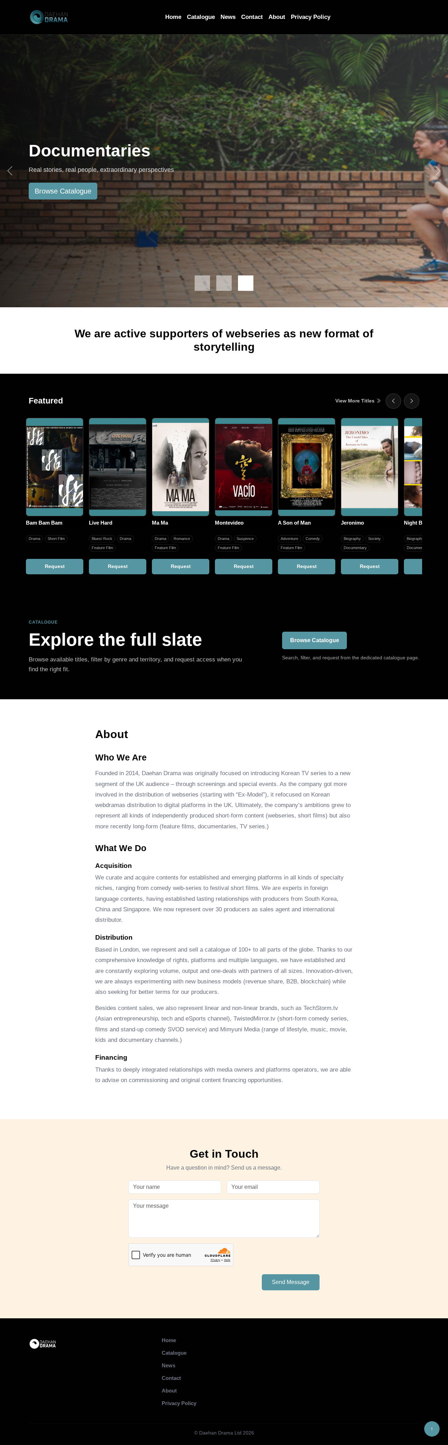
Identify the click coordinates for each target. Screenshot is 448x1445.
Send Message (290, 1282)
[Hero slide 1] (202, 283)
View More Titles (355, 401)
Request (55, 566)
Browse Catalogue (63, 191)
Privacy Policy (310, 16)
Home (173, 16)
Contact (252, 16)
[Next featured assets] (411, 401)
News (228, 16)
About (276, 16)
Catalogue (201, 16)
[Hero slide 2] (224, 283)
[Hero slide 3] (245, 283)
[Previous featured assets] (393, 401)
